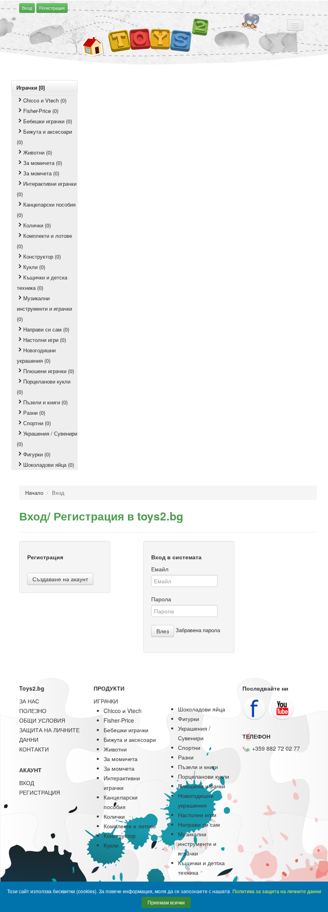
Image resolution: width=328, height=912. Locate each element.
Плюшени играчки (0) (48, 371)
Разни (186, 757)
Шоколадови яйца (201, 709)
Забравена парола (198, 630)
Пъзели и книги (198, 767)
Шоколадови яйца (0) (48, 464)
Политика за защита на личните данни (276, 891)
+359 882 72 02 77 (275, 748)
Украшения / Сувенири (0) (47, 439)
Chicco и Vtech (123, 711)
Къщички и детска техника (201, 867)
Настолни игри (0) (44, 340)
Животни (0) (37, 152)
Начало (34, 492)
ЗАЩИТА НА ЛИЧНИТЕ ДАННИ (49, 734)
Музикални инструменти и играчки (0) (44, 308)
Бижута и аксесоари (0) (44, 137)
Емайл (159, 569)
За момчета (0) (41, 173)
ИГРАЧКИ (106, 701)
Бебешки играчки (126, 730)
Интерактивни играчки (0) (46, 189)
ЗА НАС (29, 701)
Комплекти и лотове (130, 826)
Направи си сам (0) (46, 329)
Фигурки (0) (36, 454)
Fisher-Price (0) (40, 111)
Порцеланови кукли (203, 776)
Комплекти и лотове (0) (44, 241)
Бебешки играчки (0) (47, 121)
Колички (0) (37, 225)
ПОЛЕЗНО (32, 711)
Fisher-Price (119, 720)
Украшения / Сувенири (194, 733)
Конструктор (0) (42, 256)
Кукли (111, 845)
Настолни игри (197, 815)
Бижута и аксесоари (130, 739)
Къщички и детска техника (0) (42, 282)
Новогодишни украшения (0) (36, 355)
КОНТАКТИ (34, 749)
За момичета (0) (42, 163)
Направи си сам (199, 824)
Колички (114, 816)
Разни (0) (34, 412)
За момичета (121, 759)
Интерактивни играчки (122, 782)
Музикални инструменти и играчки (197, 843)
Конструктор (120, 836)
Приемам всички (166, 902)
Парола (161, 599)
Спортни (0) (37, 423)
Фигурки (188, 719)
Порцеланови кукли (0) (43, 387)
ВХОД (26, 783)
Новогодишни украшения (196, 800)
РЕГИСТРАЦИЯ (39, 792)
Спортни (189, 747)
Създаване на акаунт (60, 579)
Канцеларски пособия (121, 802)
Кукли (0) (34, 267)
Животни (115, 749)
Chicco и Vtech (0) (44, 100)
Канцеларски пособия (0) (46, 210)
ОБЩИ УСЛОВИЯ (42, 720)
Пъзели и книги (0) (45, 402)
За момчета (119, 768)
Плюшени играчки (201, 786)
